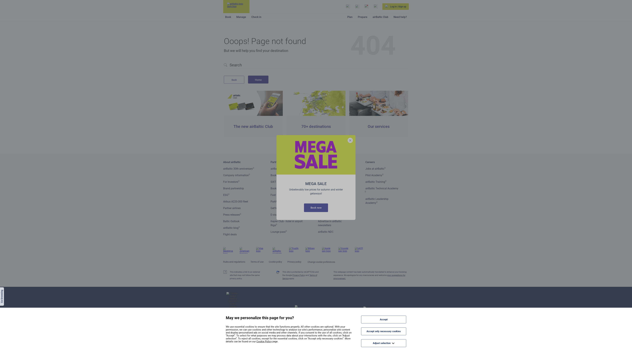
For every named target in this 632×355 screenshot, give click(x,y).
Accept (384, 319)
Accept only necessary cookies (384, 331)
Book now (316, 207)
